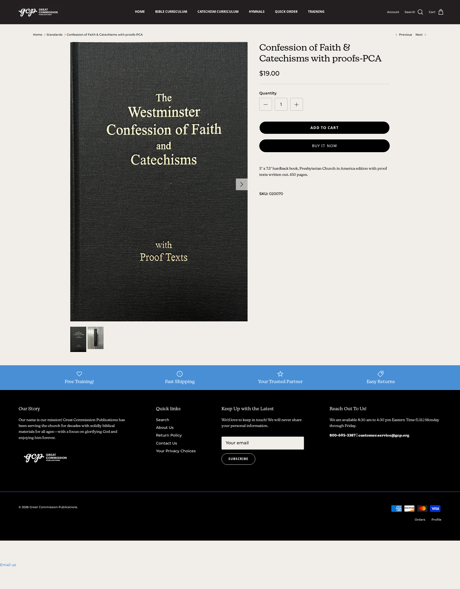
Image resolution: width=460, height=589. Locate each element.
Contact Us (166, 443)
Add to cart (324, 127)
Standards (55, 34)
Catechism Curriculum (218, 11)
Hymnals (257, 11)
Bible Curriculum (171, 11)
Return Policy (169, 435)
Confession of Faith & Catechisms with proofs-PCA (105, 34)
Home (140, 11)
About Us (165, 427)
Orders (420, 519)
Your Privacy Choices (176, 451)
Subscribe (238, 459)
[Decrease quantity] (265, 104)
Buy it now (324, 145)
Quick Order (286, 11)
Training (316, 11)
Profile (436, 519)
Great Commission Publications (53, 507)
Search (162, 419)
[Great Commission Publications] (38, 12)
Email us (8, 564)
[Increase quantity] (296, 104)
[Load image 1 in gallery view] (159, 181)
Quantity (268, 93)
